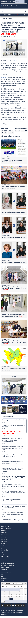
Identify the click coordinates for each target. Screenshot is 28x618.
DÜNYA (3, 546)
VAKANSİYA (4, 569)
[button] (14, 45)
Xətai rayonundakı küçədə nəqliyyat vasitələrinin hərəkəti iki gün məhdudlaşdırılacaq (12, 440)
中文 (17, 5)
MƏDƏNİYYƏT (4, 539)
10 (4, 594)
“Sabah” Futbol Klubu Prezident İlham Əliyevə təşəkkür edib (12, 161)
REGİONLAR (4, 535)
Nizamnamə (4, 561)
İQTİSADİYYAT (4, 533)
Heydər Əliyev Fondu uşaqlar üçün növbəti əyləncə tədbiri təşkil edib (13, 187)
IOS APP (3, 580)
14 (19, 594)
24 (4, 599)
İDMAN (3, 544)
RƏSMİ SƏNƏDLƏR (6, 529)
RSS (2, 576)
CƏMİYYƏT (4, 537)
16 (25, 594)
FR (9, 5)
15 (22, 594)
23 (25, 596)
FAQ (2, 574)
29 (22, 599)
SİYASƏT (3, 531)
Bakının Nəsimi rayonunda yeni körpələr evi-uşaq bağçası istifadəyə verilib (14, 315)
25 (8, 599)
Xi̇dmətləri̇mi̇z (5, 567)
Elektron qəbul (6, 572)
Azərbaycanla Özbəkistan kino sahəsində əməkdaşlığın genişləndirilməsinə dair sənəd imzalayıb (13, 478)
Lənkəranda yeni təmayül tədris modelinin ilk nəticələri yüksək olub (13, 506)
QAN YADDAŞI (4, 548)
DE (7, 5)
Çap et (13, 37)
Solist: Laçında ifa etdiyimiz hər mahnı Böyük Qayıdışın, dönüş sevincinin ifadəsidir (12, 469)
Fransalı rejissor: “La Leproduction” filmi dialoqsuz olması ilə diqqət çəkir (13, 520)
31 (4, 601)
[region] (14, 470)
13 (16, 594)
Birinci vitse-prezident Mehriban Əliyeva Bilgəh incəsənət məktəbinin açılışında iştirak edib (14, 342)
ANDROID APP (4, 578)
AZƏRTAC (14, 60)
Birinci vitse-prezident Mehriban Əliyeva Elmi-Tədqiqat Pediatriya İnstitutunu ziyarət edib (14, 288)
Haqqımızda (4, 559)
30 (25, 599)
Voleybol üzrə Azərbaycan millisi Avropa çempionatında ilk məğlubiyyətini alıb (13, 513)
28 (19, 599)
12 (11, 594)
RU (3, 5)
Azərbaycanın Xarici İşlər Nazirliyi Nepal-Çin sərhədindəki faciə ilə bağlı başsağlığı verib (13, 448)
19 (11, 596)
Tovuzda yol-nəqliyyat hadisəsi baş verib (13, 420)
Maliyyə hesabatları (7, 563)
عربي (14, 5)
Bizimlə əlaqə (5, 557)
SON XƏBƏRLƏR (8, 417)
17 (4, 596)
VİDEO (2, 552)
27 (16, 599)
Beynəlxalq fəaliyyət (7, 565)
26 (11, 599)
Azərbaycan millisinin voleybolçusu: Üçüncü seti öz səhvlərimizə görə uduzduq (13, 485)
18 (8, 596)
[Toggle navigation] (25, 11)
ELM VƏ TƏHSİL (5, 542)
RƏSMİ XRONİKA (7, 18)
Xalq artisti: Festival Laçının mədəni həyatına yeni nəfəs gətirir (12, 455)
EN (5, 5)
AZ (1, 5)
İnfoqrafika (4, 550)
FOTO (2, 554)
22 (22, 596)
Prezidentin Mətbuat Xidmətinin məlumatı (13, 212)
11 (8, 594)
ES (11, 5)
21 (19, 596)
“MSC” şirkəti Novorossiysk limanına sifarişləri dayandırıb (12, 500)
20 (16, 596)
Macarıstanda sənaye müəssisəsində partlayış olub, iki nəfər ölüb (12, 462)
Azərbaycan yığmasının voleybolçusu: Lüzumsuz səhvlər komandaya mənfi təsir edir (13, 493)
